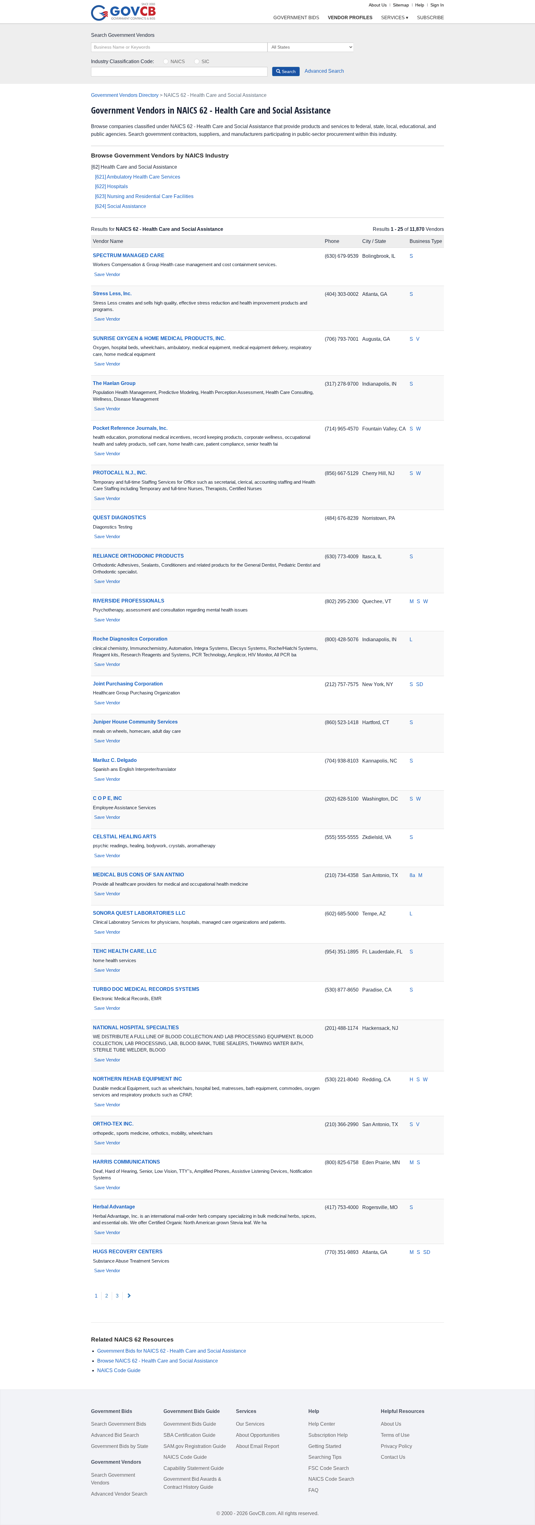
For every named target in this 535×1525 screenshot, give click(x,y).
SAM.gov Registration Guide (194, 1446)
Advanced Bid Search (115, 1435)
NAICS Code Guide (119, 1370)
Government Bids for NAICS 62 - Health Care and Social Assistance (171, 1351)
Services (394, 17)
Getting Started (324, 1446)
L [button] (411, 639)
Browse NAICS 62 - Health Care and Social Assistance (157, 1360)
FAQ (313, 1490)
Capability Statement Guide (193, 1468)
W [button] (418, 428)
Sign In (437, 4)
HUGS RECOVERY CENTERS (128, 1251)
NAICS (178, 61)
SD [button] (419, 684)
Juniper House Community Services (135, 721)
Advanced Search (324, 71)
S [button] (411, 256)
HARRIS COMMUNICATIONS (126, 1161)
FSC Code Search (328, 1468)
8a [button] (412, 875)
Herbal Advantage (114, 1206)
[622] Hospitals (111, 186)
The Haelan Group (114, 383)
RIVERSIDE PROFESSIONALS (128, 600)
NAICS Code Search (331, 1479)
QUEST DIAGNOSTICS (119, 517)
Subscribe (430, 17)
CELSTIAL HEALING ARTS (124, 836)
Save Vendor (106, 274)
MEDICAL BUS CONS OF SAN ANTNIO (138, 874)
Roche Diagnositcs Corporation (130, 639)
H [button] (411, 1079)
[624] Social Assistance (120, 206)
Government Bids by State (119, 1446)
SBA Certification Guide (189, 1435)
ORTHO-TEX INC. (113, 1123)
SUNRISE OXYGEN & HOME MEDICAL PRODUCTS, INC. (159, 338)
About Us (378, 4)
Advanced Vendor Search (119, 1494)
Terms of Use (395, 1435)
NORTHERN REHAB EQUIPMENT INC (137, 1079)
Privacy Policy (396, 1446)
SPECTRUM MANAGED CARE (128, 255)
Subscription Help (328, 1435)
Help (419, 4)
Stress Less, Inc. (112, 293)
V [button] (418, 339)
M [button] (412, 601)
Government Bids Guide (189, 1424)
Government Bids (296, 17)
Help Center (321, 1424)
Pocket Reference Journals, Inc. (130, 428)
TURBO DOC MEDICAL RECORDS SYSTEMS (146, 989)
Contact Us (393, 1457)
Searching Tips (324, 1457)
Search (288, 71)
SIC (205, 61)
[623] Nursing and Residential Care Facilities (144, 196)
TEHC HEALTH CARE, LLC (125, 951)
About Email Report (257, 1446)
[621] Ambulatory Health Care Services (137, 176)
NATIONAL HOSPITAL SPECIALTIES (136, 1027)
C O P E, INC (107, 798)
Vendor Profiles (350, 17)
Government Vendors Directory (125, 95)
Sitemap (401, 4)
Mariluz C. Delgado (115, 760)
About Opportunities (258, 1435)
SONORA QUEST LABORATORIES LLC (139, 913)
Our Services (250, 1424)
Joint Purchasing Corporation (128, 683)
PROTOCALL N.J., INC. (120, 472)
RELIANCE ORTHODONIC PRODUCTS (138, 556)
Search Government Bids (118, 1424)
